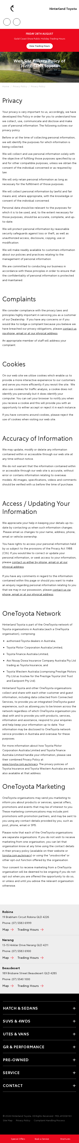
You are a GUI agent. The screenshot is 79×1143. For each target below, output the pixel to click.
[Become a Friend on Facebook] (5, 1104)
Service (11, 1072)
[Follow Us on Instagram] (12, 1104)
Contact (13, 1085)
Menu (74, 20)
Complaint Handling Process (49, 1120)
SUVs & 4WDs (16, 1020)
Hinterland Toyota (63, 8)
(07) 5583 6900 (21, 951)
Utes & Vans (16, 1033)
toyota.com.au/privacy (16, 855)
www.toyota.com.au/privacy (20, 764)
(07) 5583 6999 (21, 923)
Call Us (7, 20)
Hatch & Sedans (20, 1008)
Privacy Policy (20, 86)
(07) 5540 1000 (21, 979)
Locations (16, 20)
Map (5, 929)
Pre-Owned (16, 1059)
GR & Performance (23, 1046)
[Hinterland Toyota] (8, 8)
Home (5, 86)
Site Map (7, 1120)
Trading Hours (28, 929)
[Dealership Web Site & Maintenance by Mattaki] (10, 1128)
